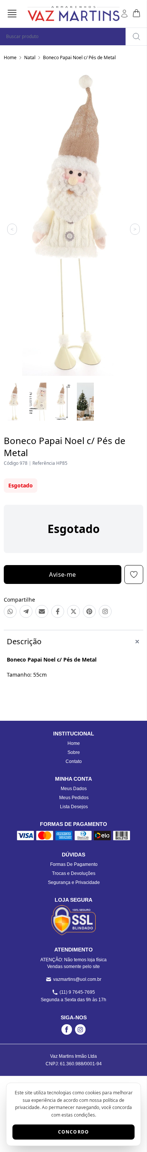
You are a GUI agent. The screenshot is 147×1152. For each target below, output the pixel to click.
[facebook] (66, 1029)
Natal (29, 57)
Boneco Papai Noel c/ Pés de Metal (79, 57)
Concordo (73, 1132)
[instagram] (80, 1029)
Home (10, 57)
